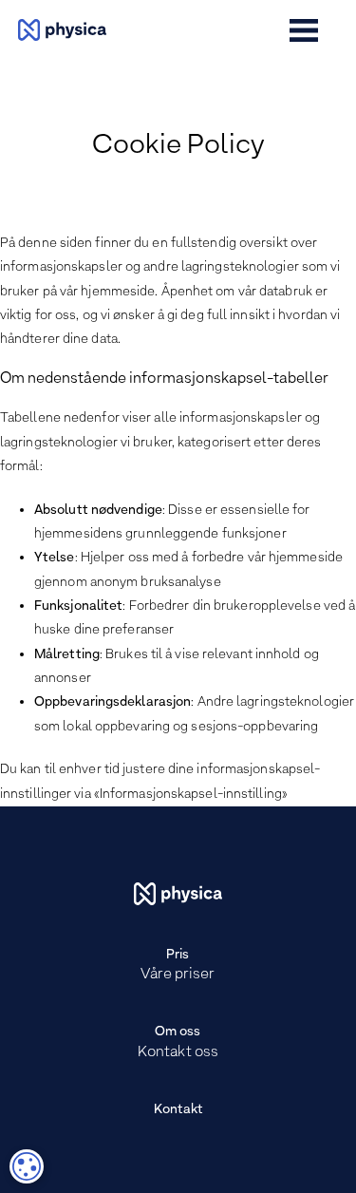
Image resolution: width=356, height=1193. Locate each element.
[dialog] (26, 1166)
